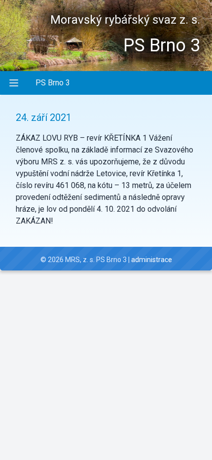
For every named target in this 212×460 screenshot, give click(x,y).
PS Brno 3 (52, 82)
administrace (151, 260)
